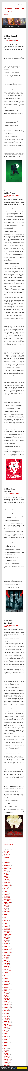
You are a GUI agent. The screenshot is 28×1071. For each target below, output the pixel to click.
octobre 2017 (6, 987)
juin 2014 (6, 1048)
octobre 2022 (6, 900)
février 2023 (6, 894)
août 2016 (6, 1009)
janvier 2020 (6, 946)
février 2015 (6, 1036)
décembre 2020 (7, 929)
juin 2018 (6, 975)
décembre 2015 (7, 1021)
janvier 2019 (6, 964)
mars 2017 (6, 998)
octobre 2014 (6, 1042)
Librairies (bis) (7, 854)
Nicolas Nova (7, 852)
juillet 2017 (6, 992)
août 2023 (6, 887)
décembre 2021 (7, 914)
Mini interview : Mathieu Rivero (9, 192)
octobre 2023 (6, 884)
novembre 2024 (7, 865)
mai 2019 (6, 958)
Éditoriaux (18, 26)
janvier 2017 (6, 1001)
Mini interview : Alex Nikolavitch (11, 37)
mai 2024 (6, 874)
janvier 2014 (6, 1056)
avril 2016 (6, 1015)
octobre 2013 (6, 1060)
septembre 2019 (7, 952)
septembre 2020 (7, 934)
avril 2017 (6, 996)
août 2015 (6, 1027)
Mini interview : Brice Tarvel (9, 490)
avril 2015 (6, 1033)
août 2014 (6, 1045)
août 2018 (6, 972)
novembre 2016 (7, 1004)
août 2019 (6, 954)
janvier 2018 (6, 983)
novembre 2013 (7, 1059)
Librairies (6, 855)
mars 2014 (6, 1053)
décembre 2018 (7, 966)
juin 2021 (6, 922)
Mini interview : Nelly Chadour (9, 622)
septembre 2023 (7, 885)
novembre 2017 (7, 986)
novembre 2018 (7, 967)
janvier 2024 (6, 880)
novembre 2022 (7, 899)
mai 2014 (6, 1050)
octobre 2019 (6, 951)
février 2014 (6, 1054)
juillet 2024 (6, 871)
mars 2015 (6, 1035)
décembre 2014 (7, 1039)
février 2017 (6, 999)
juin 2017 (6, 993)
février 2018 (6, 981)
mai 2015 (6, 1032)
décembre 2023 (7, 882)
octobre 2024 (6, 867)
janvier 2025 (6, 862)
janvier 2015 (6, 1038)
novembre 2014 (7, 1041)
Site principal (11, 26)
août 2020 (6, 935)
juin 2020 (6, 938)
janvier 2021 (6, 928)
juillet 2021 (6, 920)
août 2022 (6, 903)
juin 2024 (6, 873)
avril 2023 (6, 891)
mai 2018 (6, 977)
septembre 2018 (7, 971)
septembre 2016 (7, 1007)
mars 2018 (6, 980)
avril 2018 (6, 978)
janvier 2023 (6, 896)
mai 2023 (6, 890)
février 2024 (6, 879)
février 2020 (6, 945)
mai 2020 (6, 940)
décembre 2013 (7, 1057)
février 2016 (6, 1018)
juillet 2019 (6, 955)
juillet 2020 (6, 937)
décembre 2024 (7, 864)
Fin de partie (6, 851)
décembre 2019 (7, 948)
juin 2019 (6, 957)
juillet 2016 (6, 1010)
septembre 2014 (7, 1044)
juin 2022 (6, 906)
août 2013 (6, 1064)
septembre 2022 (7, 902)
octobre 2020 (6, 932)
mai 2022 (6, 908)
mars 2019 (6, 961)
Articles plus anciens (8, 844)
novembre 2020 (7, 931)
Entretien (10, 184)
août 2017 (6, 990)
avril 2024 (6, 876)
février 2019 (6, 963)
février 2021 (6, 926)
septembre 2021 (7, 919)
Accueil (5, 26)
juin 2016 (6, 1012)
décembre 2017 (7, 984)
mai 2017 (6, 995)
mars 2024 (6, 877)
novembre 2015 (7, 1022)
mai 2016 (6, 1013)
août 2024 (6, 870)
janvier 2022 (6, 913)
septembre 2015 (7, 1025)
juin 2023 (6, 888)
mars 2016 (6, 1016)
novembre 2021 (7, 916)
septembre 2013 (7, 1062)
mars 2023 (6, 893)
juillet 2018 (6, 974)
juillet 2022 (6, 905)
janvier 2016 (6, 1019)
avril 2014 (6, 1051)
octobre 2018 (6, 969)
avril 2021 (6, 923)
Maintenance (6, 857)
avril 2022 (6, 910)
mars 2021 (6, 925)
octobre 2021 (6, 917)
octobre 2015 (6, 1024)
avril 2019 (6, 960)
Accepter (22, 1067)
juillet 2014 (6, 1047)
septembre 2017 (7, 989)
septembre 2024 (7, 868)
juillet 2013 (6, 1065)
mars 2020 (6, 943)
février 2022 (6, 911)
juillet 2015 (6, 1028)
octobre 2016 (6, 1006)
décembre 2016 (7, 1002)
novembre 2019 (7, 949)
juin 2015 (6, 1030)
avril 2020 (6, 941)
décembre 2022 (7, 897)
